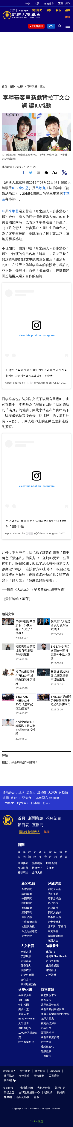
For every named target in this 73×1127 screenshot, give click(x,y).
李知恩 (24, 188)
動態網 (61, 1092)
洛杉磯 (41, 792)
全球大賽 (37, 872)
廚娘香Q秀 (24, 1028)
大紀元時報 (43, 1087)
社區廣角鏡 (28, 926)
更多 (36, 1097)
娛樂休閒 (25, 989)
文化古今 (26, 979)
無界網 (8, 1097)
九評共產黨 (47, 1018)
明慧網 (48, 1092)
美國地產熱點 (28, 984)
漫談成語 (26, 970)
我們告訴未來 (49, 995)
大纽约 (20, 792)
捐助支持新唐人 (29, 831)
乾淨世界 (60, 1087)
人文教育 (27, 946)
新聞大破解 (54, 912)
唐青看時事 (54, 921)
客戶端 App (10, 1080)
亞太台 (26, 797)
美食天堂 (23, 1009)
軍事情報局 (54, 917)
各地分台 (49, 3)
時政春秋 (53, 903)
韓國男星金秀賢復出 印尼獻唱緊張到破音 (25, 650)
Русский (22, 803)
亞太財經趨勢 (29, 931)
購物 (47, 831)
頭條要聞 (23, 863)
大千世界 (23, 1023)
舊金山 (15, 797)
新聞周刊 (27, 912)
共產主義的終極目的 (52, 1009)
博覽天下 (37, 867)
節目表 (23, 825)
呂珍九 (41, 188)
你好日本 (23, 1000)
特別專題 (47, 989)
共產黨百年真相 (50, 1004)
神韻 (27, 3)
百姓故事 (46, 1041)
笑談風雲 (26, 956)
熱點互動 (53, 893)
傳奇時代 (46, 1000)
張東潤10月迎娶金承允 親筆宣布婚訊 (61, 625)
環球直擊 (27, 893)
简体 (67, 3)
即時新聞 (51, 863)
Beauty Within (26, 1018)
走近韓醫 (51, 974)
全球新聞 (27, 889)
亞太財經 (27, 935)
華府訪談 (27, 917)
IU (13, 188)
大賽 (37, 3)
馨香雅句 (26, 965)
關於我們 (25, 1071)
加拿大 (30, 792)
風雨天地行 (47, 1032)
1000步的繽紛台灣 (27, 1035)
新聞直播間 (37, 26)
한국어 (46, 803)
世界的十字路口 (57, 926)
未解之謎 (26, 951)
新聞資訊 (35, 818)
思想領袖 (53, 907)
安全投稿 (24, 1075)
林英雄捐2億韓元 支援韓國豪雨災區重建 (60, 675)
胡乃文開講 (52, 960)
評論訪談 (54, 883)
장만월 (30, 533)
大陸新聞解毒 (55, 935)
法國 (6, 797)
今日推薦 (23, 867)
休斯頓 (63, 792)
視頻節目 (53, 818)
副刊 (12, 86)
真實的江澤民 (49, 1023)
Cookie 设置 (36, 1121)
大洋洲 (52, 792)
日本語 (35, 803)
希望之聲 (9, 1092)
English (54, 797)
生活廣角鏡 (24, 995)
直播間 (37, 825)
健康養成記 (52, 965)
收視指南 (40, 1071)
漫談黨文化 (47, 1046)
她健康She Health (56, 956)
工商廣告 (46, 1056)
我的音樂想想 (26, 1041)
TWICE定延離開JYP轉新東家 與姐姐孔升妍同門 (61, 700)
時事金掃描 (54, 898)
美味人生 (23, 1013)
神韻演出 (23, 872)
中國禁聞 (27, 898)
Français (8, 803)
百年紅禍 (46, 1028)
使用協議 (9, 1075)
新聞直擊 (27, 907)
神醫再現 (51, 970)
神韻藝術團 (26, 1087)
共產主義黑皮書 (50, 1037)
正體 (60, 3)
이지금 (30, 382)
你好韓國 (23, 1004)
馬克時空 (53, 931)
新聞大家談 (54, 889)
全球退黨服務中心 (29, 1092)
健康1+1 (50, 951)
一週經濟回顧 (29, 921)
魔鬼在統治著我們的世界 (55, 1013)
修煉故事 (46, 1051)
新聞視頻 (28, 883)
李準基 (14, 211)
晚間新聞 (27, 903)
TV (51, 26)
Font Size (54, 172)
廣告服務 (39, 1075)
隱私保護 (55, 1071)
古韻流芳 (26, 960)
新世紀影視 (22, 1097)
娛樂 (21, 86)
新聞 (21, 845)
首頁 (4, 86)
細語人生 (53, 940)
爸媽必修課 (27, 974)
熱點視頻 (37, 863)
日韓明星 (32, 86)
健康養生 (52, 946)
